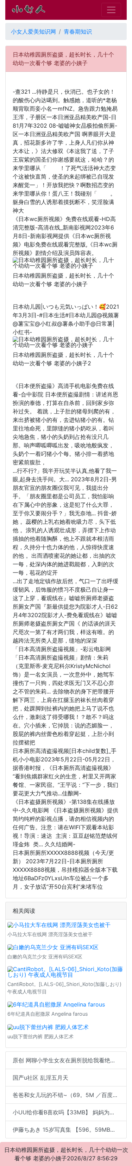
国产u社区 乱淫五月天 (40, 1077)
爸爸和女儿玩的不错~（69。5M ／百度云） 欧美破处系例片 (70, 1094)
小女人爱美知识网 (33, 31)
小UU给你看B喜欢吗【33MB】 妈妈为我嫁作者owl (70, 1112)
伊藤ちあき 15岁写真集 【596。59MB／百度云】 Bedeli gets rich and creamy (70, 1129)
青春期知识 (78, 31)
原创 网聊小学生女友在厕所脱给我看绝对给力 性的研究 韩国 (70, 1060)
